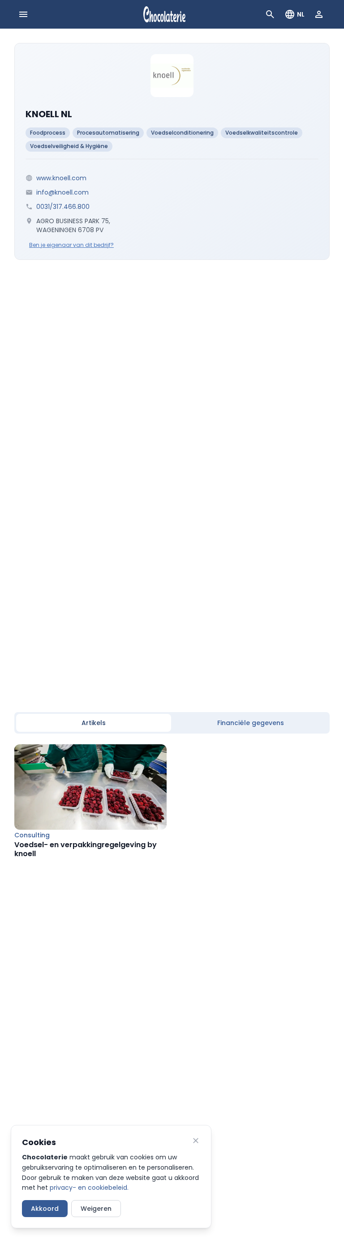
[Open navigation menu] (23, 14)
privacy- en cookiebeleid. (89, 1187)
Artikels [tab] (94, 722)
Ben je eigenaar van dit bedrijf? (71, 245)
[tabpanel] (172, 801)
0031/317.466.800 (63, 206)
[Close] (195, 1140)
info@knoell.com (62, 192)
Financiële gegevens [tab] (250, 722)
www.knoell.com (61, 178)
